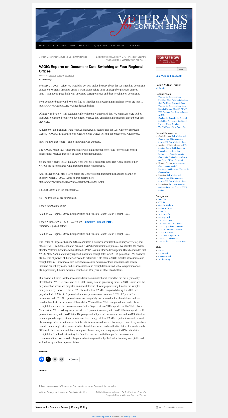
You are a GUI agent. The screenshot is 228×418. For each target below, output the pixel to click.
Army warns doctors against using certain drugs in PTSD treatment (172, 187)
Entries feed (163, 253)
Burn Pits (162, 199)
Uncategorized (164, 217)
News (72, 45)
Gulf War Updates (165, 205)
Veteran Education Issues (168, 238)
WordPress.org (164, 259)
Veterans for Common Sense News (77, 386)
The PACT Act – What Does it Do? (172, 127)
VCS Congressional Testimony (170, 226)
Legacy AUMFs (99, 45)
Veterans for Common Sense (52, 407)
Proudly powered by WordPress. (172, 407)
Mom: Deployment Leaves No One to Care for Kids (63, 56)
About (51, 45)
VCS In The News (165, 232)
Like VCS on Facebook (169, 75)
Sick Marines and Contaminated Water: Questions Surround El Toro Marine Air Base (172, 139)
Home (42, 45)
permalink (111, 386)
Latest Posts (134, 45)
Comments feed (164, 256)
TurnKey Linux (129, 416)
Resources (84, 45)
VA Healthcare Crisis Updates (170, 223)
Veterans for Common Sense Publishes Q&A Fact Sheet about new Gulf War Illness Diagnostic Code (173, 100)
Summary (89, 222)
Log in (161, 250)
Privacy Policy (79, 407)
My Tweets (160, 88)
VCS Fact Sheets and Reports (170, 229)
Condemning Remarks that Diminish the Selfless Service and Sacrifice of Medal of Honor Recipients (172, 121)
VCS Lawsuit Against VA (168, 235)
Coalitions (62, 45)
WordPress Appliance (101, 416)
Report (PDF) (104, 222)
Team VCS (69, 75)
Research (162, 211)
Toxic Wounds (118, 45)
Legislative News (165, 208)
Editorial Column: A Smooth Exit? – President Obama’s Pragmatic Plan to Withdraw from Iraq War (121, 58)
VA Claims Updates (166, 220)
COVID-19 (162, 202)
